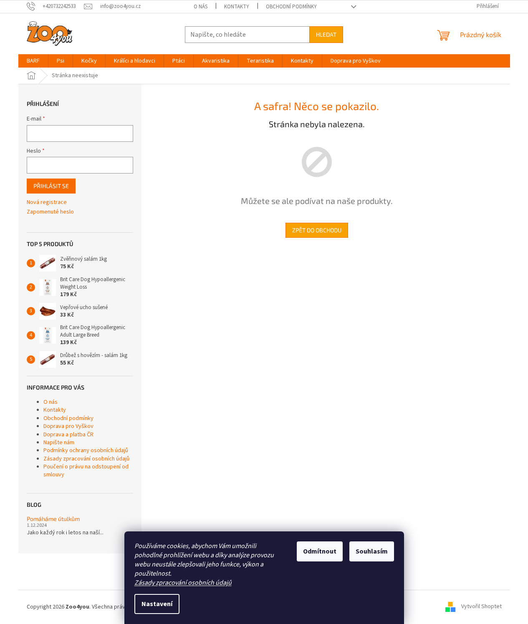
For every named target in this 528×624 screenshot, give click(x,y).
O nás (200, 6)
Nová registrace (47, 202)
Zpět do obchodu (316, 230)
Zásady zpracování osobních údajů (183, 582)
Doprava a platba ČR (68, 434)
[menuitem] (33, 61)
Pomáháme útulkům (53, 519)
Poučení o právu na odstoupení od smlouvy (86, 471)
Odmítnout (319, 551)
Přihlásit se (51, 185)
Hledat (326, 34)
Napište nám (58, 442)
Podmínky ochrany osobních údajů (85, 450)
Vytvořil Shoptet (481, 607)
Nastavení (156, 604)
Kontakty (236, 6)
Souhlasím (372, 551)
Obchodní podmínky (291, 6)
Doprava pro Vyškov (68, 426)
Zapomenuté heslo (50, 212)
